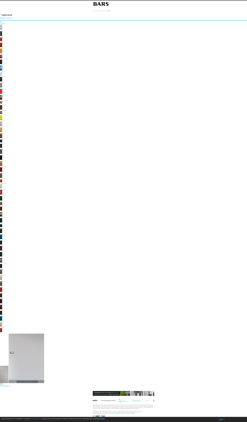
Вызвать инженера (136, 400)
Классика (2, 22)
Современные (2, 23)
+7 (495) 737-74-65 (122, 400)
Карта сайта (147, 400)
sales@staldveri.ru (125, 401)
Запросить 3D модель (4, 385)
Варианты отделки (5, 386)
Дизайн (1, 24)
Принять (221, 419)
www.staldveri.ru (114, 411)
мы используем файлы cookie (36, 418)
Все (0, 21)
